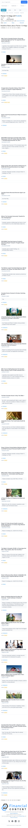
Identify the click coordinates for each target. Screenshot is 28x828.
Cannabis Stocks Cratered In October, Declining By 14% (13, 293)
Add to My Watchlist (20, 20)
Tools (20, 10)
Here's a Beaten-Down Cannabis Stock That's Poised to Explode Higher (12, 675)
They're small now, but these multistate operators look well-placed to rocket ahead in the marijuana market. (13, 428)
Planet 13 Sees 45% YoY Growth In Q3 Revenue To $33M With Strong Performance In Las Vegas (13, 166)
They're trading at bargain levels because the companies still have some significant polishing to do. (13, 788)
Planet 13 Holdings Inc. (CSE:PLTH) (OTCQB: (12, 581)
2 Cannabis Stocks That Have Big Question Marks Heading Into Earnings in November (13, 317)
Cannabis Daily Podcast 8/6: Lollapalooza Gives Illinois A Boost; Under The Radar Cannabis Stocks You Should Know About (13, 726)
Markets (3, 10)
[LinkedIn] (15, 821)
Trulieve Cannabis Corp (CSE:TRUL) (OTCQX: (12, 478)
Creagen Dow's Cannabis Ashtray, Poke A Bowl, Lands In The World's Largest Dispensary (13, 88)
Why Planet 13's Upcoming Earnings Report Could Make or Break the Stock (13, 650)
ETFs (15, 10)
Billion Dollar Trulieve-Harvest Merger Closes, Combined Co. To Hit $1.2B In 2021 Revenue (12, 473)
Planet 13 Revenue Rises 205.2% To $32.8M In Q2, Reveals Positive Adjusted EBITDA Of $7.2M (13, 575)
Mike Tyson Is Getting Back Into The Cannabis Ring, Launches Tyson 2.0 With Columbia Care (13, 369)
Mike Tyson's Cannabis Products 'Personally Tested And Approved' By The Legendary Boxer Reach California (13, 40)
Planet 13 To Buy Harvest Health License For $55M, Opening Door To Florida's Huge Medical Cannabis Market (13, 525)
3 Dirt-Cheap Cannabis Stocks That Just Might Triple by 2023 (13, 623)
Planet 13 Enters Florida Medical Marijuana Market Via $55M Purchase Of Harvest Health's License (14, 448)
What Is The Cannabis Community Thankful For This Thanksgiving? (13, 217)
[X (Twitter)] (9, 821)
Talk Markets (4, 73)
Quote (5, 22)
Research (22, 22)
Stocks (10, 10)
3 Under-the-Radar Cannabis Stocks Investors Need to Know (12, 700)
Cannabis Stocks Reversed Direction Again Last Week (13, 193)
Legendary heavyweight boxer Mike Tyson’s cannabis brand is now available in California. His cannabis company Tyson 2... (14, 47)
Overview (3, 12)
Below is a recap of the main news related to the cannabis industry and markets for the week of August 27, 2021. (13, 556)
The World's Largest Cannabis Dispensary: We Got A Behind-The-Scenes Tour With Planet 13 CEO (13, 268)
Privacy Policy (21, 816)
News (7, 12)
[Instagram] (18, 821)
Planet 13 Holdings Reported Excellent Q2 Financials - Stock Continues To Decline (11, 597)
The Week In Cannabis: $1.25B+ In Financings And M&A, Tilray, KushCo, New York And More (13, 549)
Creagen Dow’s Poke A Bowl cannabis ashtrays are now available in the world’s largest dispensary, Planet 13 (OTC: (14, 96)
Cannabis (5, 75)
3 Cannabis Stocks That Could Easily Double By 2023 (13, 421)
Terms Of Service (13, 817)
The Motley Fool (5, 327)
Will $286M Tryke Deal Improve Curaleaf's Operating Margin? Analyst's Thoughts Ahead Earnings (12, 243)
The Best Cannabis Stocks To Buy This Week (13, 395)
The (3, 299)
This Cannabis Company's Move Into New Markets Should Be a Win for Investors (13, 344)
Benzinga (4, 100)
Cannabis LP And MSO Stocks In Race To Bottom (11, 65)
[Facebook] (12, 821)
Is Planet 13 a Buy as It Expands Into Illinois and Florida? (13, 498)
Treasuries (22, 12)
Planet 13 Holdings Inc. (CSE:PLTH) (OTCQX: (12, 530)
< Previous (3, 27)
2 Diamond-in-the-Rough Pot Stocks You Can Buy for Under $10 (13, 781)
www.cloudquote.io (14, 813)
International (16, 12)
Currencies (11, 12)
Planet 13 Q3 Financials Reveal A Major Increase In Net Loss (14, 115)
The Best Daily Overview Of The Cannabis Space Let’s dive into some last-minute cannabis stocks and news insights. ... (14, 147)
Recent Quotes (4, 5)
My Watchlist (14, 5)
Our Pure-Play (5, 70)
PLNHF (18, 16)
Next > (19, 27)
